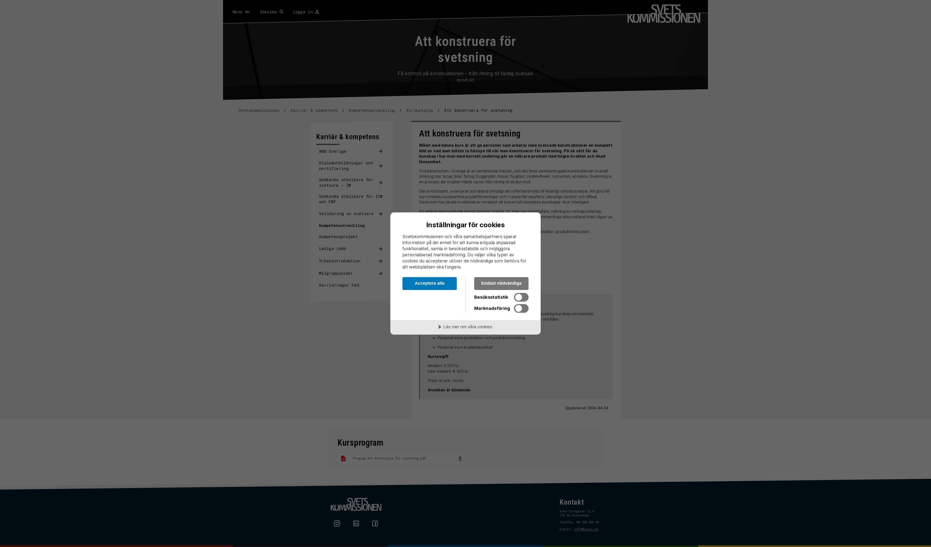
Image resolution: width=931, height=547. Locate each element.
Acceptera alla (429, 283)
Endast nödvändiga (501, 283)
